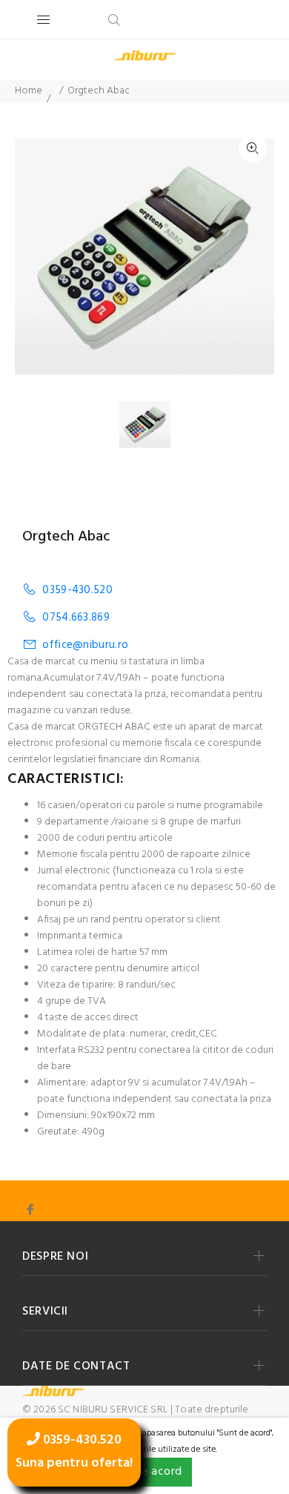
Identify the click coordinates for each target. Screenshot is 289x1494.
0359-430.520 (77, 589)
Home (28, 90)
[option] (154, 424)
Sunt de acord (144, 1471)
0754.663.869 (76, 617)
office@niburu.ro (85, 644)
